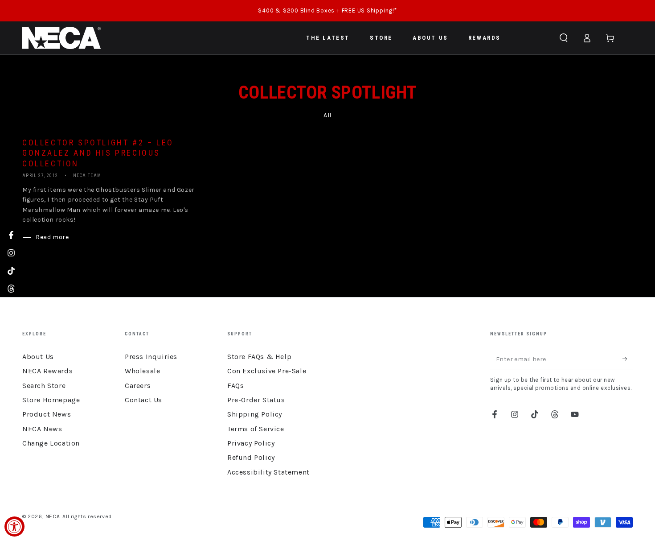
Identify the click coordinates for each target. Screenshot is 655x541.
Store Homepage (51, 400)
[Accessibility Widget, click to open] (14, 526)
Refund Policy (251, 457)
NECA (52, 516)
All (327, 115)
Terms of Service (255, 429)
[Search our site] (563, 38)
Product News (46, 414)
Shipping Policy (254, 414)
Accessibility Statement (268, 472)
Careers (138, 385)
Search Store (44, 385)
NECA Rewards (47, 371)
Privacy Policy (250, 443)
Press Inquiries (151, 356)
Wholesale (142, 371)
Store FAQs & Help (259, 356)
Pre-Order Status (256, 400)
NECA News (42, 429)
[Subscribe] (627, 359)
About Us (38, 356)
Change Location (51, 443)
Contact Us (143, 400)
